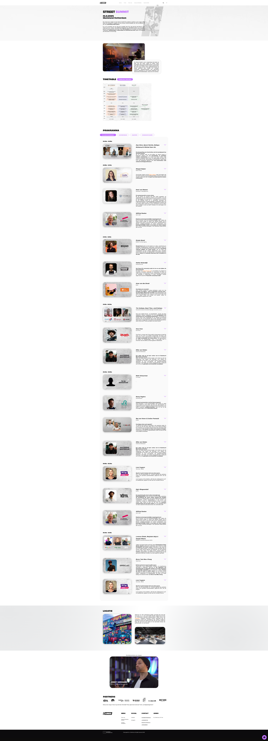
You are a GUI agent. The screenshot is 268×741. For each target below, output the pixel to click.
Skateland (137, 618)
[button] (156, 686)
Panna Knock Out (147, 270)
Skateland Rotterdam (121, 27)
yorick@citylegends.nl (148, 704)
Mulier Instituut (152, 174)
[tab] (108, 135)
